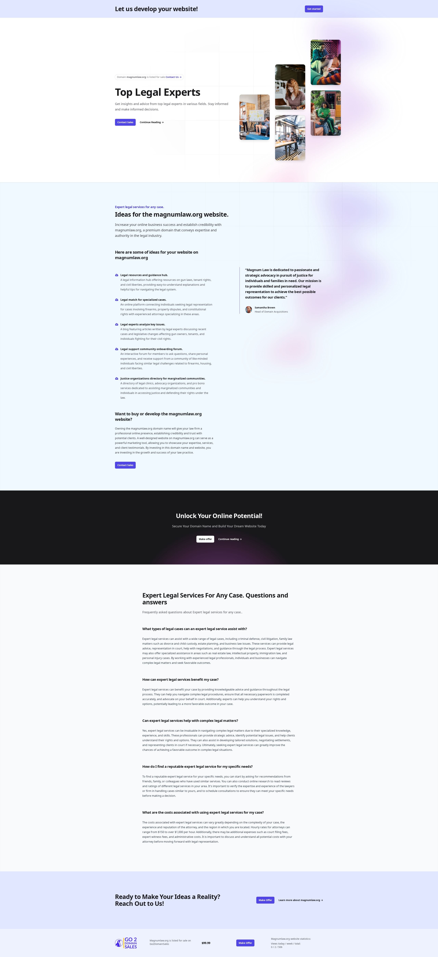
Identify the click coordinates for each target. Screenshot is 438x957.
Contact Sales (125, 122)
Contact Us (174, 77)
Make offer (206, 539)
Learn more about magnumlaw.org (301, 900)
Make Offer (265, 900)
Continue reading (230, 539)
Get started (314, 8)
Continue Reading (152, 122)
